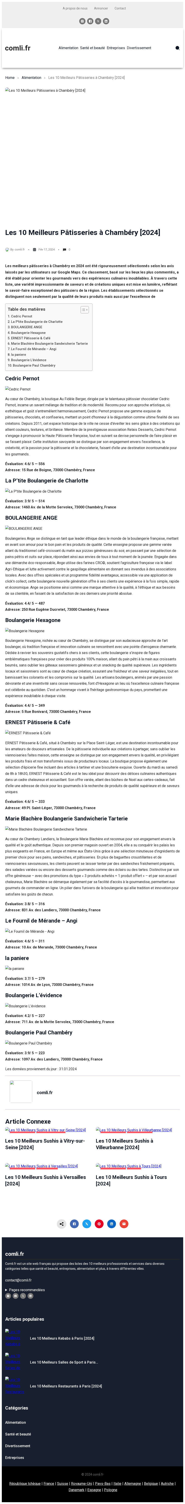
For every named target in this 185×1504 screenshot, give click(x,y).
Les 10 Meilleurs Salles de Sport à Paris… (64, 1362)
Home (10, 78)
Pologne (110, 1490)
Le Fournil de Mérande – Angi (33, 349)
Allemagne (132, 1483)
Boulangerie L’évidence (28, 360)
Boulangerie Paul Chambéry (34, 365)
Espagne (94, 1490)
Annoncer (101, 8)
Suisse (62, 1483)
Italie (117, 1483)
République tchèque (25, 1483)
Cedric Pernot (21, 316)
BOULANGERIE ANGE (26, 327)
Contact (120, 8)
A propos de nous (75, 8)
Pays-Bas (103, 1483)
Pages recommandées (27, 1290)
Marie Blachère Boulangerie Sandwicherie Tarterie (49, 344)
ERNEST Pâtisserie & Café (30, 338)
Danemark (76, 1490)
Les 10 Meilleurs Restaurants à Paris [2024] (66, 1386)
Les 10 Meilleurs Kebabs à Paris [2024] (62, 1338)
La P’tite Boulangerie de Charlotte (36, 322)
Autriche (167, 1483)
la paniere (18, 355)
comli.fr (17, 48)
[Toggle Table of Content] (82, 310)
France (49, 1483)
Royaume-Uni (81, 1483)
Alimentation (31, 78)
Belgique (151, 1483)
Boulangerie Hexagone (28, 333)
